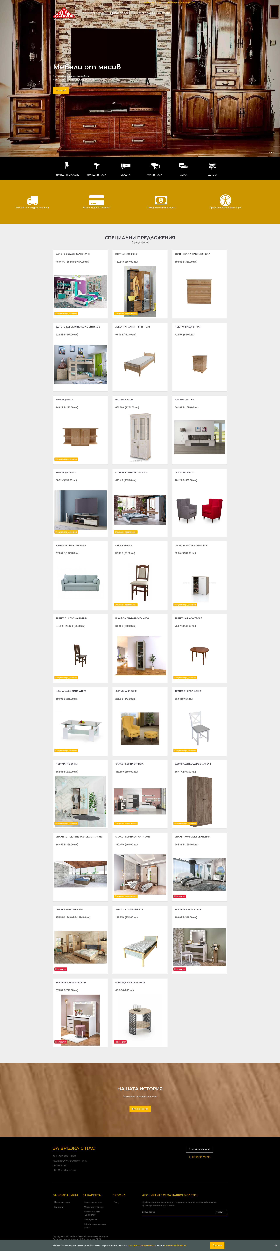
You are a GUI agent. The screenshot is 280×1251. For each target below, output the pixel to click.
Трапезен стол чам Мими (71, 618)
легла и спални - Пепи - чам (132, 326)
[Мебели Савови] (64, 13)
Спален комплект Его (69, 909)
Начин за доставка (93, 1202)
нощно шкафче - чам (188, 326)
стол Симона (123, 545)
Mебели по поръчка (122, 13)
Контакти (164, 13)
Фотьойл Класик (126, 691)
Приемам (217, 1245)
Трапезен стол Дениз (188, 691)
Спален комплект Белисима (192, 836)
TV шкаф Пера (64, 399)
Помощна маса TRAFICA (130, 982)
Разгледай (61, 96)
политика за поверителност (141, 1245)
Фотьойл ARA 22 (185, 472)
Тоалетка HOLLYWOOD (188, 909)
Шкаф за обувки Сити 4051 (191, 545)
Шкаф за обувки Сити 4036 (132, 618)
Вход (116, 1202)
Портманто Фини (67, 764)
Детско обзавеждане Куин (73, 254)
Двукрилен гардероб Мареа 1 (193, 764)
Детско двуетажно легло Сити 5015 (78, 326)
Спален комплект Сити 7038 (132, 836)
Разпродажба (146, 13)
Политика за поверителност (66, 1239)
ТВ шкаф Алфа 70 (66, 472)
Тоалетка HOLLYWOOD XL (71, 982)
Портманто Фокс (126, 254)
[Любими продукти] (208, 2)
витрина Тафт (124, 399)
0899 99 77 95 (153, 2)
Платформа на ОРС (91, 1239)
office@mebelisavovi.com (181, 2)
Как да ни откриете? (200, 1149)
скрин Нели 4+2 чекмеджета (192, 254)
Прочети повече (140, 1109)
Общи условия (91, 1220)
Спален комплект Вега (129, 764)
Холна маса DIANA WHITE (71, 691)
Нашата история (62, 1202)
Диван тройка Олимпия (71, 545)
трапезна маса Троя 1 (188, 618)
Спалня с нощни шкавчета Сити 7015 (79, 836)
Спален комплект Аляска (131, 472)
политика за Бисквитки (175, 1245)
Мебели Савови (77, 1236)
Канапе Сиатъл (184, 399)
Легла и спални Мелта (129, 909)
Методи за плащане (94, 1207)
